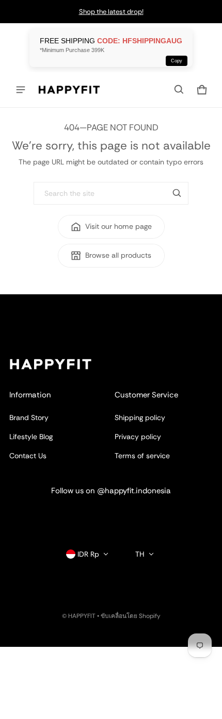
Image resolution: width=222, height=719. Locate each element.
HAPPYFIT (82, 616)
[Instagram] (80, 515)
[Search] (177, 193)
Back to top (28, 303)
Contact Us (27, 455)
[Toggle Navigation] (20, 89)
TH (140, 554)
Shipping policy (140, 417)
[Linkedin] (111, 515)
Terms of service (142, 455)
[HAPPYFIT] (69, 90)
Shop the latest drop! (111, 11)
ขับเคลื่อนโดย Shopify (131, 616)
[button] (179, 89)
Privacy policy (138, 436)
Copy (176, 60)
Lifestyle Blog (31, 436)
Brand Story (29, 417)
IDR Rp (88, 554)
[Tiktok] (142, 515)
